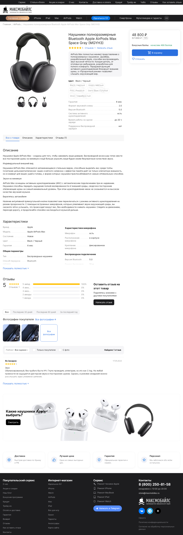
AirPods (67, 18)
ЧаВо (143, 2)
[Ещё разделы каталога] (166, 18)
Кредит (118, 2)
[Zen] (158, 511)
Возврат (6, 519)
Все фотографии (44, 319)
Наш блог (7, 493)
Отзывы (154, 2)
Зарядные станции (17, 18)
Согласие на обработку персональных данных (156, 527)
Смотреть (13, 422)
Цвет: (71, 81)
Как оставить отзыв (172, 2)
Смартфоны (126, 18)
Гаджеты (52, 519)
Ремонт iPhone (104, 488)
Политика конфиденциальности (153, 522)
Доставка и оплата (102, 2)
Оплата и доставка (11, 510)
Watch (79, 18)
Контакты (83, 2)
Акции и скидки (56, 2)
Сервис (22, 2)
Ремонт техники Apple (108, 484)
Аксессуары (53, 523)
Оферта (142, 518)
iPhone (37, 18)
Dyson (51, 515)
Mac (57, 18)
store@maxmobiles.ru (149, 493)
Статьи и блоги (37, 2)
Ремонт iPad (103, 497)
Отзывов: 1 (90, 48)
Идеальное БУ (100, 18)
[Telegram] (150, 511)
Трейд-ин (131, 2)
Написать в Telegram (109, 508)
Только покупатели (46, 350)
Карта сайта (53, 528)
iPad (48, 18)
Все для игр (53, 510)
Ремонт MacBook (105, 492)
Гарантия (7, 515)
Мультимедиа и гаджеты (149, 18)
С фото (66, 350)
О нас (71, 2)
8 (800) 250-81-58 (155, 484)
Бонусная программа (13, 497)
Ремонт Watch (104, 501)
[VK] (142, 511)
